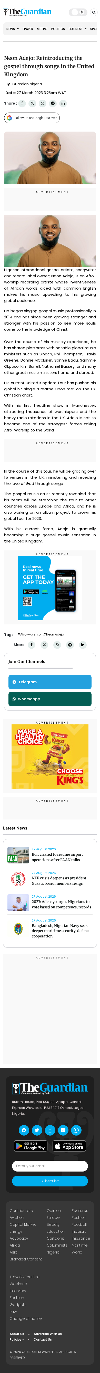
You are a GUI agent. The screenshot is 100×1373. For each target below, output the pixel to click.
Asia (13, 1252)
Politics (58, 29)
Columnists (57, 1245)
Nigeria (53, 1252)
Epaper (28, 29)
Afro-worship (30, 634)
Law (13, 1311)
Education (56, 1231)
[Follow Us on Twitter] (37, 1130)
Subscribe (50, 1181)
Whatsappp (29, 699)
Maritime (80, 1245)
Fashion (79, 1217)
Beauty (53, 1224)
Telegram (27, 682)
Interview (18, 1290)
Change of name (26, 1318)
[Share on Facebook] (22, 103)
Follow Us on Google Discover (36, 118)
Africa (15, 1245)
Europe (53, 1217)
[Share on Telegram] (53, 103)
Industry (79, 1231)
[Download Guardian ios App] (69, 1146)
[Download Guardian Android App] (30, 1146)
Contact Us (43, 1339)
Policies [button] (16, 1339)
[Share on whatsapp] (42, 103)
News (11, 29)
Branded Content (26, 1259)
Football (79, 1224)
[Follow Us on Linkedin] (63, 1130)
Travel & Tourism (24, 1276)
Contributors (21, 1210)
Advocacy (19, 1238)
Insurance (81, 1238)
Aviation (17, 1217)
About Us (17, 1334)
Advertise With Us (48, 1334)
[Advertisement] (50, 1010)
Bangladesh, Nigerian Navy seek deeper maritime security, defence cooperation (61, 931)
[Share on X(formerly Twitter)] (32, 103)
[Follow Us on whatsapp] (76, 1130)
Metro (42, 29)
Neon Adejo (55, 634)
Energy (16, 1231)
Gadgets (18, 1304)
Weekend (18, 1283)
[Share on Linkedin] (63, 103)
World (77, 1252)
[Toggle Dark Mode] (78, 12)
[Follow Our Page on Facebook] (24, 1130)
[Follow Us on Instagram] (50, 1130)
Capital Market (23, 1224)
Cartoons (55, 1238)
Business (76, 29)
